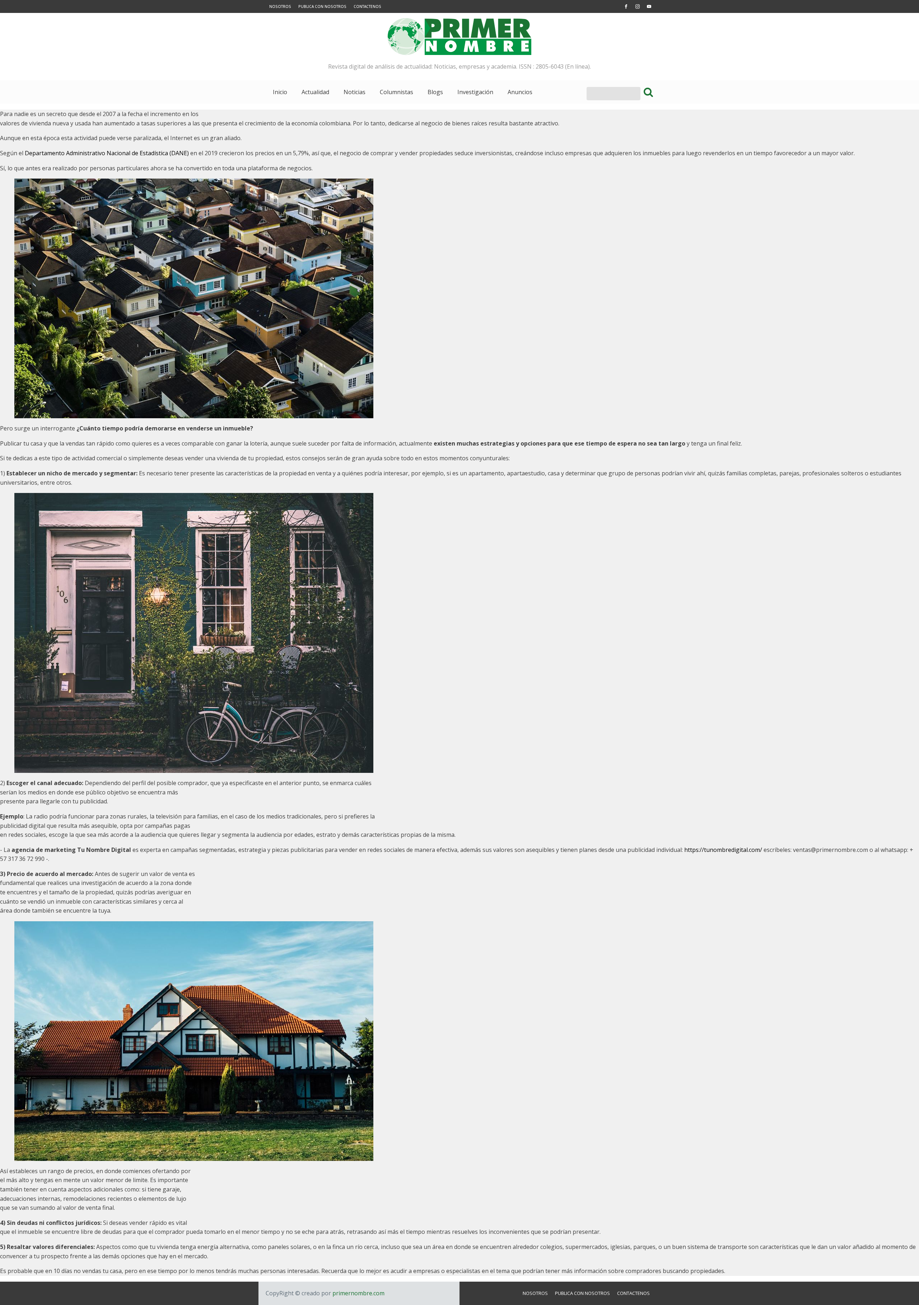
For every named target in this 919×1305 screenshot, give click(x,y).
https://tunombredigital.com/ (723, 850)
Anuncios (520, 92)
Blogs (435, 92)
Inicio (280, 92)
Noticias (354, 92)
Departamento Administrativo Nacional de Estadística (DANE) (107, 153)
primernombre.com (357, 1293)
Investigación (475, 92)
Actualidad (315, 92)
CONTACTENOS (367, 6)
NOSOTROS (280, 6)
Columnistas (396, 92)
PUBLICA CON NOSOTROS (322, 6)
